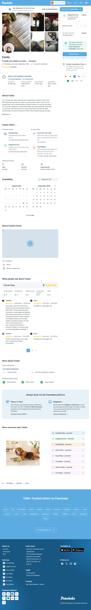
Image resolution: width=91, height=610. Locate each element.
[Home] (3, 483)
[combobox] (47, 179)
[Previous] (24, 350)
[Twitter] (66, 564)
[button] (75, 46)
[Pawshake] (7, 3)
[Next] (36, 350)
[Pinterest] (75, 564)
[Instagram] (71, 564)
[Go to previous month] (5, 186)
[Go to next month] (55, 186)
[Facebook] (62, 564)
